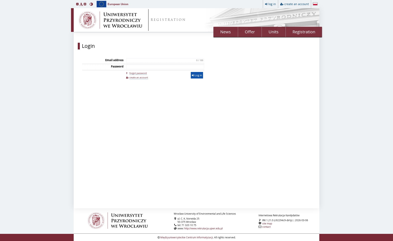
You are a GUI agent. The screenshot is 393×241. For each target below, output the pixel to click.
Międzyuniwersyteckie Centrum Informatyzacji (186, 237)
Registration (303, 32)
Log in (198, 75)
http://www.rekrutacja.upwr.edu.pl (203, 228)
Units (274, 32)
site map (267, 223)
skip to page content (1, 1)
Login (88, 46)
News (225, 32)
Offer (250, 32)
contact (266, 226)
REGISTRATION (168, 20)
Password (117, 66)
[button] (77, 4)
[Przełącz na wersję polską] (315, 4)
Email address (114, 60)
